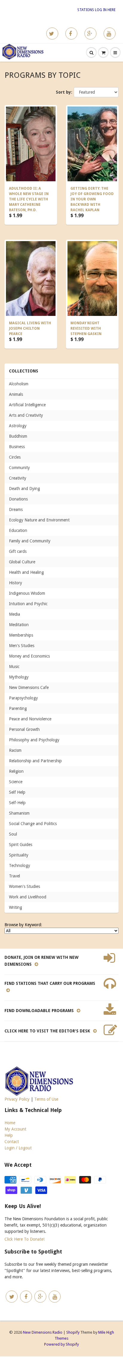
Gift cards (18, 551)
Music (14, 666)
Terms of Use (46, 1099)
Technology (19, 865)
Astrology (18, 425)
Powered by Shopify (61, 1344)
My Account (15, 1129)
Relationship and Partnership (35, 760)
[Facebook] (71, 33)
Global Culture (22, 561)
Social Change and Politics (33, 823)
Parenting (18, 708)
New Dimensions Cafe (29, 687)
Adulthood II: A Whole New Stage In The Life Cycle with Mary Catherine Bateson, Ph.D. (29, 199)
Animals (16, 394)
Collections (23, 371)
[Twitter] (52, 33)
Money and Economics (29, 656)
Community (19, 467)
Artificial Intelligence (27, 404)
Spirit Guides (20, 844)
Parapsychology (23, 698)
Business (17, 446)
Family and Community (29, 540)
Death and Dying (24, 488)
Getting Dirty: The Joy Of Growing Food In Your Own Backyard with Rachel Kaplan (92, 199)
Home (9, 1122)
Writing (15, 907)
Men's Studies (21, 645)
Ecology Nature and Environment (39, 520)
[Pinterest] (90, 33)
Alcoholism (18, 383)
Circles (15, 457)
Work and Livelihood (27, 896)
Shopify (72, 1332)
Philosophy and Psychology (34, 739)
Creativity (17, 478)
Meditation (19, 624)
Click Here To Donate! (24, 1239)
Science (15, 781)
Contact (11, 1141)
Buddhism (18, 436)
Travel (14, 876)
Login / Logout (18, 1147)
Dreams (16, 509)
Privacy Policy (17, 1099)
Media (14, 614)
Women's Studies (24, 886)
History (15, 582)
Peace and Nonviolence (30, 718)
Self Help (17, 792)
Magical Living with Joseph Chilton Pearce (30, 328)
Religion (16, 771)
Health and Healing (26, 572)
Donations (18, 499)
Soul (13, 834)
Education (18, 530)
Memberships (21, 635)
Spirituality (18, 855)
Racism (15, 750)
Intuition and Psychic (28, 603)
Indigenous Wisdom (27, 593)
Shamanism (19, 813)
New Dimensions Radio (42, 1332)
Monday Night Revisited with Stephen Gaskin (86, 328)
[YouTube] (110, 33)
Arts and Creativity (26, 415)
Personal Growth (24, 729)
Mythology (19, 677)
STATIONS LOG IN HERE (96, 10)
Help (8, 1135)
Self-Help (17, 802)
